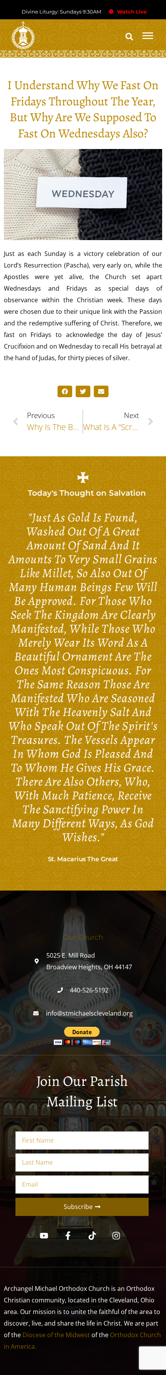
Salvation (127, 493)
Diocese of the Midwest (56, 1335)
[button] (129, 36)
